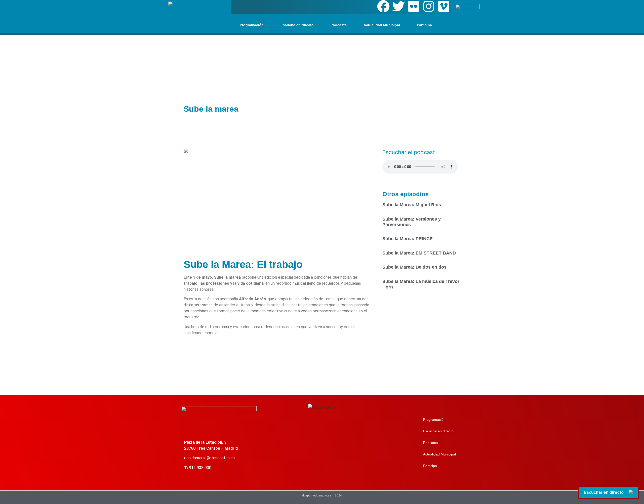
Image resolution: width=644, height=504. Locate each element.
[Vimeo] (443, 6)
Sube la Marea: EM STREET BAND (419, 253)
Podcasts (339, 25)
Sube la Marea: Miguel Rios (411, 204)
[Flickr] (413, 6)
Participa (424, 25)
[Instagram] (428, 6)
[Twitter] (398, 6)
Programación (252, 25)
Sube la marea (211, 108)
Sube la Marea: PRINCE (407, 238)
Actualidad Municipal (382, 25)
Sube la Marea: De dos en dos (414, 267)
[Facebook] (383, 6)
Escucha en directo (297, 25)
